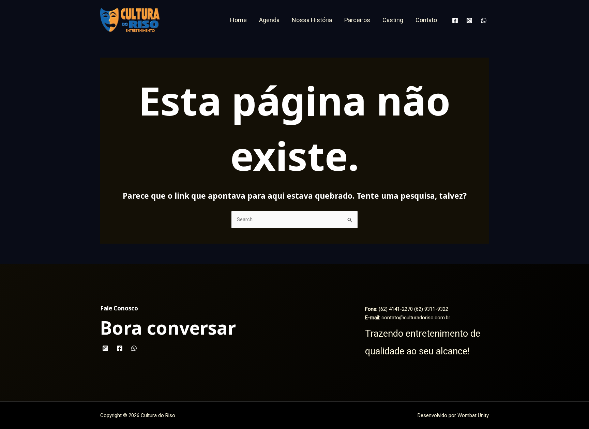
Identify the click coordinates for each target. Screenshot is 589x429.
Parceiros (357, 20)
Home (238, 20)
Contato (426, 20)
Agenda (269, 20)
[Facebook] (455, 20)
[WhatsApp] (484, 20)
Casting (392, 20)
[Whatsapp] (134, 348)
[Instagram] (469, 20)
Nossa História (312, 20)
